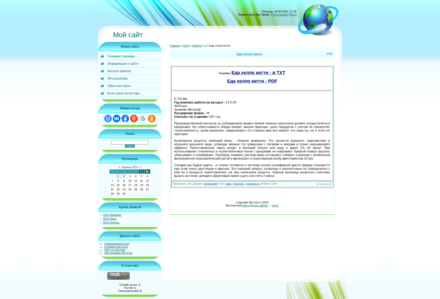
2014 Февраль (112, 214)
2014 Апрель (111, 222)
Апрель (197, 45)
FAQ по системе (115, 249)
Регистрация (279, 14)
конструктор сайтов (255, 205)
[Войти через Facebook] (125, 118)
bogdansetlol (210, 184)
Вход (293, 14)
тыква (228, 184)
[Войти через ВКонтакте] (116, 118)
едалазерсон (252, 184)
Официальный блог (117, 243)
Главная (175, 45)
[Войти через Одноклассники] (152, 118)
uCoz (275, 205)
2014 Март (110, 218)
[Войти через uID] (108, 118)
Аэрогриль (238, 184)
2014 (186, 45)
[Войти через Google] (143, 118)
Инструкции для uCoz (118, 252)
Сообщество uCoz (116, 246)
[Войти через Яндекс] (134, 118)
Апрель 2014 (130, 167)
